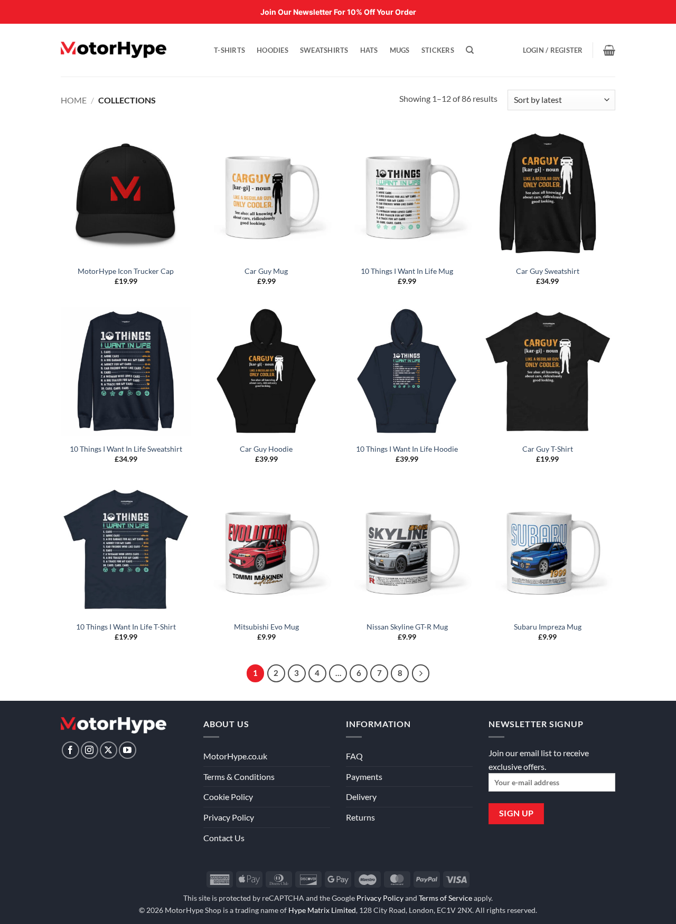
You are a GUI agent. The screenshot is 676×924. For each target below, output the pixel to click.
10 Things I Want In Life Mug (407, 270)
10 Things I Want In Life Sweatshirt (126, 448)
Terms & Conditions (239, 776)
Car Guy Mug (266, 270)
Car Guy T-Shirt (547, 448)
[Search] (470, 50)
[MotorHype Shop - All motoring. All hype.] (113, 50)
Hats (369, 50)
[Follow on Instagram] (89, 750)
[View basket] (609, 50)
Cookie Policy (228, 797)
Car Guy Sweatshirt (547, 270)
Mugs (400, 50)
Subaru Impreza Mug (547, 626)
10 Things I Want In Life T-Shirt (126, 626)
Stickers (437, 50)
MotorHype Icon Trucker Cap (126, 270)
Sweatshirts (324, 50)
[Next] (421, 673)
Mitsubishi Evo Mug (266, 626)
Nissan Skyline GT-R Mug (407, 626)
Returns (360, 817)
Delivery (361, 797)
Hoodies (272, 50)
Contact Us (224, 838)
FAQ (354, 756)
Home (74, 100)
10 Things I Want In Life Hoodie (407, 448)
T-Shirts (229, 50)
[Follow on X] (108, 750)
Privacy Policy (228, 817)
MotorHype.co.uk (235, 756)
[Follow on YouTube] (127, 750)
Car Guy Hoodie (266, 448)
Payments (364, 776)
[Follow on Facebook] (70, 750)
